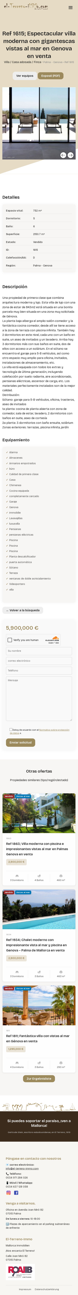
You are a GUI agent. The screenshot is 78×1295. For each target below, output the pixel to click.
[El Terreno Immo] (26, 6)
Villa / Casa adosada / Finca (22, 62)
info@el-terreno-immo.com (22, 1168)
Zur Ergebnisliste (39, 1078)
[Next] (70, 155)
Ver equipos (24, 75)
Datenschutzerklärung (47, 1289)
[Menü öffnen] (70, 7)
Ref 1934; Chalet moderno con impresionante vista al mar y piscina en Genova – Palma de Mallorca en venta (36, 945)
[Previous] (63, 155)
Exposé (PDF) (50, 75)
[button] (6, 1288)
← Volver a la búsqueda (23, 610)
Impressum (25, 1289)
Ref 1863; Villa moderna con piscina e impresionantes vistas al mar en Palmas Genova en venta (37, 849)
